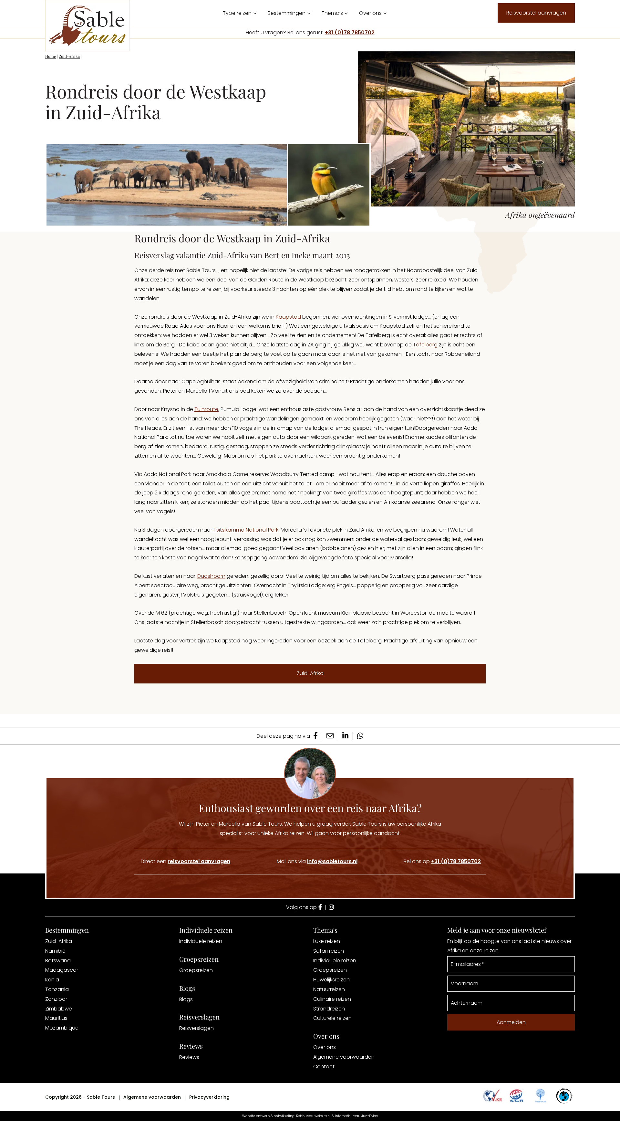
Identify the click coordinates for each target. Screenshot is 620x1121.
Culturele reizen (332, 1018)
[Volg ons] (320, 908)
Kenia (52, 979)
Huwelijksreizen (331, 979)
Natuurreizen (329, 989)
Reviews (189, 1057)
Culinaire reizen (332, 999)
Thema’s (332, 13)
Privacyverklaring (209, 1097)
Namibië (55, 951)
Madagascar (61, 970)
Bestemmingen (286, 13)
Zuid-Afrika (69, 56)
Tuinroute (206, 409)
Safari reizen (328, 951)
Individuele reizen (200, 941)
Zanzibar (56, 999)
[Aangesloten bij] (516, 1095)
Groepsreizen (196, 970)
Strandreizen (329, 1008)
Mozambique (61, 1027)
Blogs (186, 999)
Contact (324, 1066)
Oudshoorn (211, 576)
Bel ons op (442, 861)
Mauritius (56, 1018)
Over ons (370, 13)
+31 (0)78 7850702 (350, 32)
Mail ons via (317, 861)
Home (50, 56)
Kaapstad (288, 317)
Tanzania (57, 989)
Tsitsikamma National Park (245, 530)
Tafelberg (425, 344)
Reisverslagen (196, 1028)
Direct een (185, 861)
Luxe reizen (326, 941)
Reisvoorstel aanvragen (536, 12)
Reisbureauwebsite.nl (313, 1116)
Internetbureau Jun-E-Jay (356, 1116)
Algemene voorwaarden (344, 1057)
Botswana (58, 960)
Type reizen (237, 13)
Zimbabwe (58, 1008)
